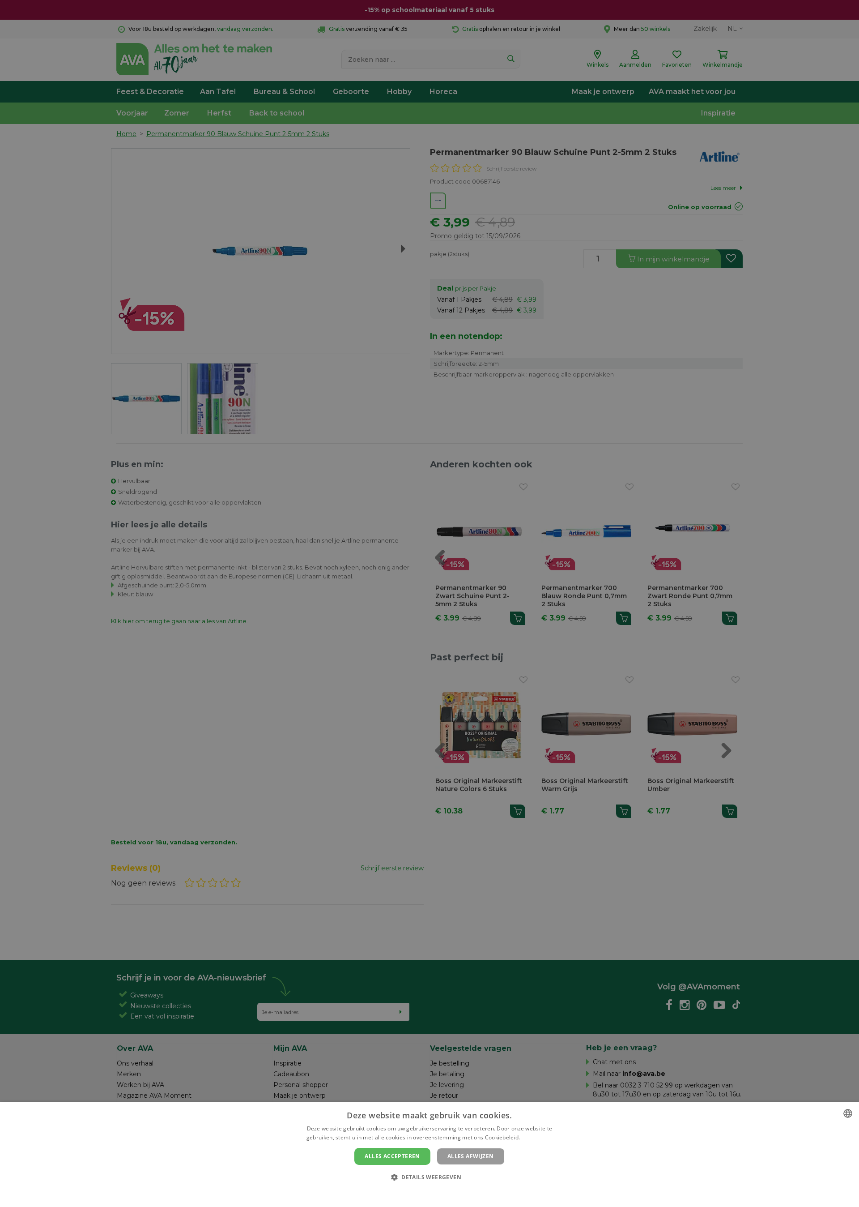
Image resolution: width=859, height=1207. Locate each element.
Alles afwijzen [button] (470, 1156)
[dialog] (429, 1154)
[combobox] (847, 1113)
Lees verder (537, 1137)
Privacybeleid (424, 1192)
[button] (429, 1177)
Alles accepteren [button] (392, 1156)
